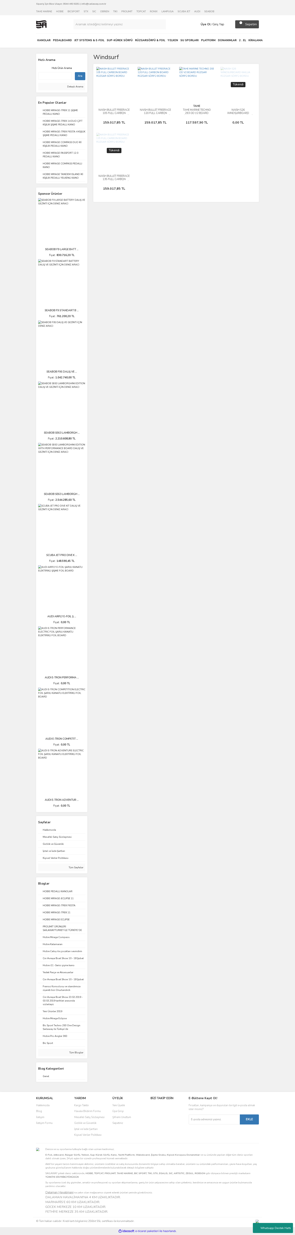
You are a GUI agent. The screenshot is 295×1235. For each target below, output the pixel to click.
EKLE (249, 1119)
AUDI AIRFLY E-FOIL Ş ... (61, 616)
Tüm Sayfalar (75, 867)
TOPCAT (141, 11)
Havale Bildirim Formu (87, 1111)
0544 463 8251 (71, 3)
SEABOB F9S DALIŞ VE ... (62, 372)
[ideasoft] (126, 1231)
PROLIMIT (126, 11)
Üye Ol (206, 24)
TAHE (196, 106)
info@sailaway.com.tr (93, 3)
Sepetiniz (117, 1123)
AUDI (197, 11)
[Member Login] (196, 24)
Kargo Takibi (81, 1105)
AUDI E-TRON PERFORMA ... (62, 677)
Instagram (164, 1115)
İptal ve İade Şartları (86, 1129)
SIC (94, 11)
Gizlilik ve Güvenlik (85, 1123)
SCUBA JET (184, 11)
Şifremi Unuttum (121, 1117)
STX (86, 11)
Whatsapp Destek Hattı (275, 1228)
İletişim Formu (44, 1123)
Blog (39, 1111)
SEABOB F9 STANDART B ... (62, 310)
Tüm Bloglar (76, 1052)
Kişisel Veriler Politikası (88, 1135)
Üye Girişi (118, 1111)
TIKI (115, 11)
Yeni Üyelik (118, 1105)
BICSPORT (74, 11)
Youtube (164, 1123)
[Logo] (41, 24)
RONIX (154, 11)
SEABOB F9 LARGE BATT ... (61, 249)
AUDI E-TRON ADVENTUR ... (62, 800)
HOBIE (60, 11)
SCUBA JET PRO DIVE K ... (61, 555)
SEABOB (209, 11)
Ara (80, 76)
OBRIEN (104, 11)
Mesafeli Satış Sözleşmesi (89, 1117)
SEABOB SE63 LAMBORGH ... (62, 433)
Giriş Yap (218, 24)
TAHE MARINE (44, 11)
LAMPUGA (168, 11)
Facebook (164, 1107)
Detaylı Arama (75, 86)
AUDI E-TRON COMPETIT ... (61, 739)
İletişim (40, 1117)
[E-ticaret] (147, 1231)
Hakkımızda (43, 1105)
